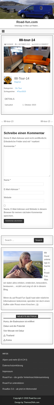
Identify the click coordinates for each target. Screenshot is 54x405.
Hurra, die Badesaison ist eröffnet (18, 321)
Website (7, 197)
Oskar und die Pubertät (14, 326)
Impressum (7, 371)
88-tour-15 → (47, 121)
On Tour (18, 88)
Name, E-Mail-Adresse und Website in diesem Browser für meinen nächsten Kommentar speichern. (25, 212)
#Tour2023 (21, 91)
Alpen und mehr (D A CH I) (14, 360)
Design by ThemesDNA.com (27, 402)
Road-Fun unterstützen (13, 383)
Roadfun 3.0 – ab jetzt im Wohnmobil (19, 389)
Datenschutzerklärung (12, 365)
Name (7, 180)
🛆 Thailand (8, 335)
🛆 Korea (7, 340)
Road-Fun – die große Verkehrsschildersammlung (25, 377)
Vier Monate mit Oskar (13, 331)
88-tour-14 (27, 40)
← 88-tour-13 (7, 121)
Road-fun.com (27, 22)
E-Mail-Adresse (12, 189)
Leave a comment (41, 44)
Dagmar (9, 44)
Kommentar (10, 146)
